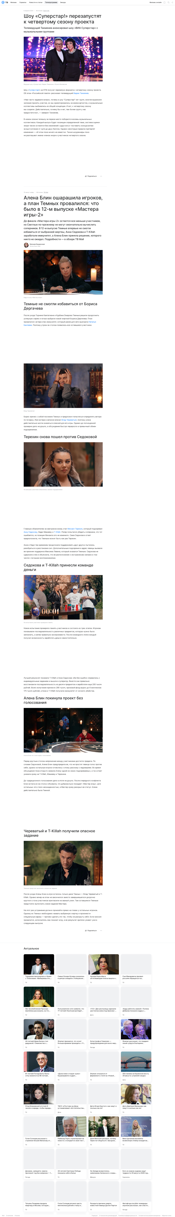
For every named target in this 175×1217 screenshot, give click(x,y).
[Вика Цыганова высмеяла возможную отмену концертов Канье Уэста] (136, 1131)
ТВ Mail (46, 192)
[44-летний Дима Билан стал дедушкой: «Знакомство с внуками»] (39, 1034)
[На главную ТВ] (6, 2)
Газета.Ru (46, 10)
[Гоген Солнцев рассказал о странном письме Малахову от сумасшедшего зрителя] (39, 1131)
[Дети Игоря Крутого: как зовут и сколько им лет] (104, 1099)
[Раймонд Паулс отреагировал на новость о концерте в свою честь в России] (71, 1131)
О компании (9, 1215)
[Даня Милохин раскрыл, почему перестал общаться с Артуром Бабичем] (104, 1131)
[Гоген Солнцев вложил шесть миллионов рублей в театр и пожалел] (71, 1196)
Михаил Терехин (75, 529)
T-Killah (57, 532)
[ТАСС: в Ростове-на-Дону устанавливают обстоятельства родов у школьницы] (71, 1099)
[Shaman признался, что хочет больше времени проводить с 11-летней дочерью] (71, 1034)
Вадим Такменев (81, 93)
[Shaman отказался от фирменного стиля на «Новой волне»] (104, 1067)
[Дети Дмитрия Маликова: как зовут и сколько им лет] (136, 1099)
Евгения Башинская (37, 244)
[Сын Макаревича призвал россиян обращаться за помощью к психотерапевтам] (136, 969)
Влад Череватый (69, 420)
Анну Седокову (30, 532)
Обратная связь (166, 1215)
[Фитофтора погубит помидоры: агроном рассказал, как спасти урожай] (136, 1196)
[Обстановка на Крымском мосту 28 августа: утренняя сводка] (136, 1067)
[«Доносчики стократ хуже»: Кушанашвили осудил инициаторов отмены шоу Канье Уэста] (71, 1067)
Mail (3, 1215)
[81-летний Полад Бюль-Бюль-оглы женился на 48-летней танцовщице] (39, 1067)
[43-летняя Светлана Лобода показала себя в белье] (71, 1164)
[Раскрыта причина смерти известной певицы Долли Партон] (104, 1196)
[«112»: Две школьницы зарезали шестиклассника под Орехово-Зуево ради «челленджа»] (104, 1002)
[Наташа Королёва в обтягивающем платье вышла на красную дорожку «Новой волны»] (104, 969)
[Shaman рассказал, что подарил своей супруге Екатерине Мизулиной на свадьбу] (136, 1034)
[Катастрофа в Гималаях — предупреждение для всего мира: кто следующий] (104, 1034)
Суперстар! (34, 90)
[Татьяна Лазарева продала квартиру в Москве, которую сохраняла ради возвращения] (39, 1196)
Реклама (17, 1215)
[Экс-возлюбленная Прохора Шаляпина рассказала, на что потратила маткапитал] (39, 1002)
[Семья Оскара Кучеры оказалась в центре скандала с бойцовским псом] (71, 969)
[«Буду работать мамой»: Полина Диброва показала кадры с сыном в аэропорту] (136, 1002)
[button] (63, 59)
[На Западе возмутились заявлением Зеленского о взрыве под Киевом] (104, 1164)
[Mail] (3, 2)
